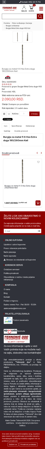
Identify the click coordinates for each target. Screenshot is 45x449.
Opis (5, 126)
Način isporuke (10, 256)
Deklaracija (30, 126)
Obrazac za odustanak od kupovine (21, 260)
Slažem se (13, 444)
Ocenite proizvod (21, 131)
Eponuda (21, 331)
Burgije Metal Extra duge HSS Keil (18, 28)
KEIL (14, 92)
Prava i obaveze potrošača (15, 248)
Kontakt (7, 297)
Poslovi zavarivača (20, 320)
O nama (7, 289)
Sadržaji (7, 131)
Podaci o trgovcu (11, 301)
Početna (7, 23)
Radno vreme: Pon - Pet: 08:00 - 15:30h (20, 304)
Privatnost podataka (28, 444)
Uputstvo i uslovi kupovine (15, 244)
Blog (6, 293)
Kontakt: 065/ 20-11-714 (31, 2)
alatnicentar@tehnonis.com (15, 308)
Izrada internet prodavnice (27, 423)
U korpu (34, 114)
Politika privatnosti (11, 273)
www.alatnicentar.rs (16, 359)
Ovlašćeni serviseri (11, 269)
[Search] (40, 16)
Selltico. (22, 425)
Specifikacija (17, 126)
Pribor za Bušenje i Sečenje (22, 23)
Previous (37, 153)
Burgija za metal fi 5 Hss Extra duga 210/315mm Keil (19, 187)
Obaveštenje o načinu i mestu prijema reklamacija (19, 278)
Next (40, 153)
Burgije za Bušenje (12, 26)
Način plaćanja (10, 252)
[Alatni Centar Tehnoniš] (9, 8)
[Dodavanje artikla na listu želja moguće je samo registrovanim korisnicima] (9, 114)
